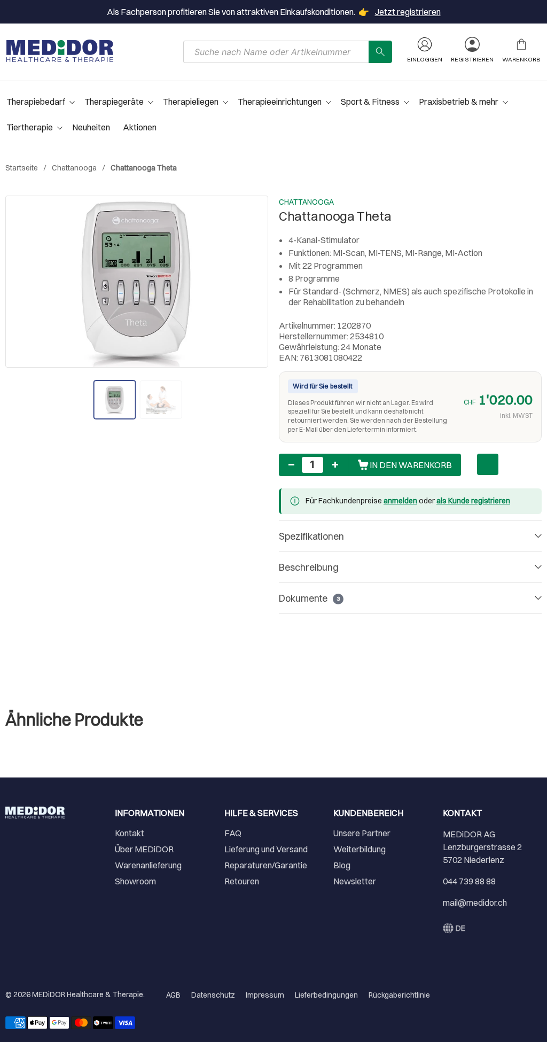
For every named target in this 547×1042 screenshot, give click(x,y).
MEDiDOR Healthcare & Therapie (87, 994)
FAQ (232, 833)
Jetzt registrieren (408, 11)
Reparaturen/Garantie (265, 865)
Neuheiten (91, 127)
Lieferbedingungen (326, 995)
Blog (341, 865)
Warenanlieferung (148, 865)
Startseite (21, 168)
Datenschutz (213, 995)
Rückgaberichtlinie (399, 995)
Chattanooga (74, 168)
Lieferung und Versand (266, 849)
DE (460, 928)
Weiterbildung (359, 849)
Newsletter (354, 881)
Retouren (241, 881)
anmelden (400, 501)
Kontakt (129, 833)
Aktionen (140, 127)
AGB (173, 995)
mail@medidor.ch (475, 902)
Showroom (135, 881)
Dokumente (309, 598)
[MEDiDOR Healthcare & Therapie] (59, 51)
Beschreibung (309, 567)
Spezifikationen (311, 536)
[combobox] (276, 52)
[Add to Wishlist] (487, 464)
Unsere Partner (361, 833)
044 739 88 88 (469, 881)
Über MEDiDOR (144, 849)
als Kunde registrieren (473, 501)
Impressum (265, 995)
